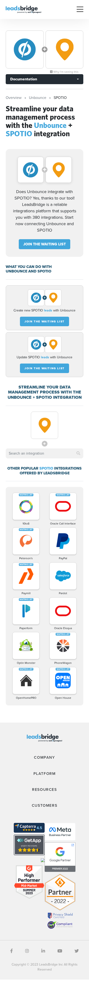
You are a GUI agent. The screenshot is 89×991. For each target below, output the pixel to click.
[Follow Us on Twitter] (77, 951)
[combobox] (44, 453)
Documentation (23, 79)
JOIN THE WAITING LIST (44, 244)
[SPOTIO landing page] (65, 49)
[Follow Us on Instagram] (27, 951)
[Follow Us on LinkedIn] (43, 951)
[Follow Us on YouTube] (59, 951)
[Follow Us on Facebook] (11, 951)
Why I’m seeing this (66, 71)
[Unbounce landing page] (25, 49)
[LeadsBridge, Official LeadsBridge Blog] (23, 9)
